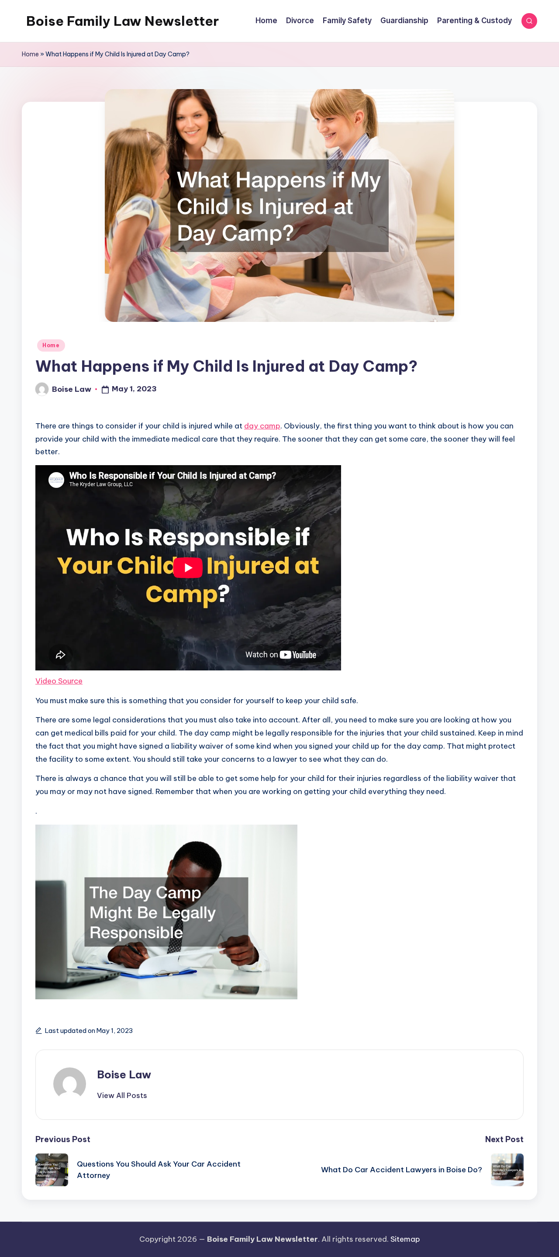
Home (30, 54)
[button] (122, 1095)
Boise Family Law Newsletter (122, 21)
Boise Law (124, 1074)
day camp (262, 426)
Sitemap (405, 1239)
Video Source (59, 681)
